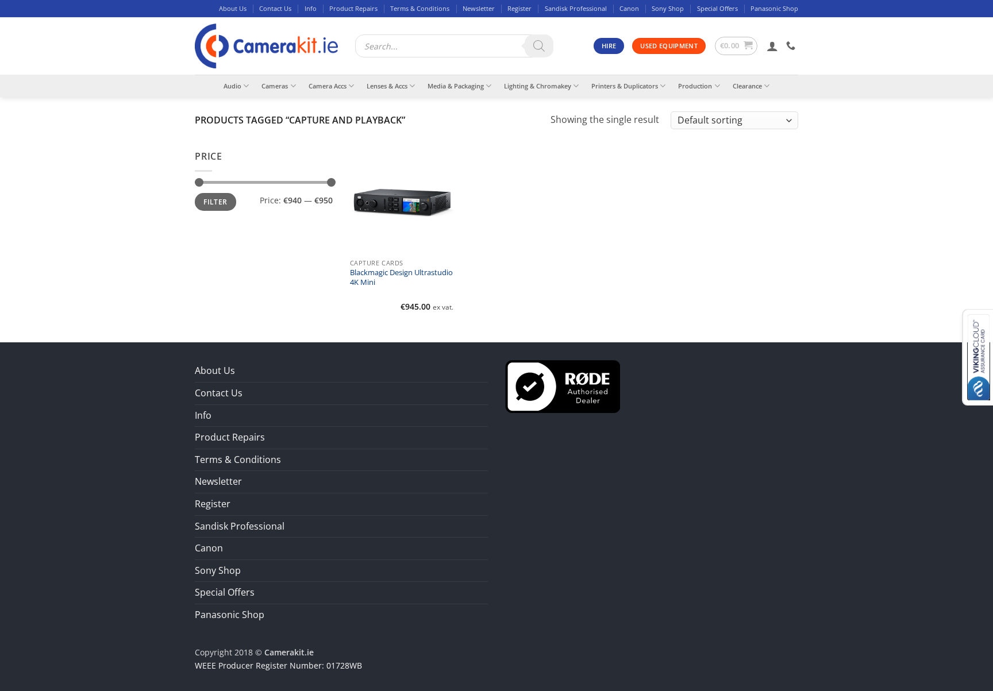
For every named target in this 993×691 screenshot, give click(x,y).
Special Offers (717, 8)
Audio (232, 86)
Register (519, 8)
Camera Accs (328, 86)
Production (695, 86)
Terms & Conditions (419, 8)
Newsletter (479, 8)
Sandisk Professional (576, 8)
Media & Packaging (456, 86)
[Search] (539, 45)
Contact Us (275, 8)
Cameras (274, 86)
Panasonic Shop (774, 8)
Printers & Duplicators (624, 86)
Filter (215, 201)
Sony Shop (668, 8)
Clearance (747, 86)
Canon (629, 8)
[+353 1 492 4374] (792, 45)
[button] (736, 46)
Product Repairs (353, 8)
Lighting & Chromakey (537, 86)
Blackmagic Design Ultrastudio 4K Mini (401, 277)
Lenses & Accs (387, 86)
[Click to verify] (562, 386)
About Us (233, 8)
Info (311, 8)
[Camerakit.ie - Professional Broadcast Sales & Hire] (266, 46)
